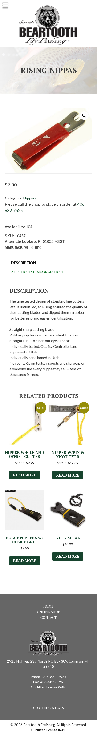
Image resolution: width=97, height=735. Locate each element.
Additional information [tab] (37, 272)
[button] (84, 115)
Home (48, 606)
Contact (48, 617)
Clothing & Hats (48, 708)
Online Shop (48, 612)
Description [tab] (23, 262)
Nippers (29, 198)
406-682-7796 (52, 682)
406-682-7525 (54, 677)
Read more (24, 475)
